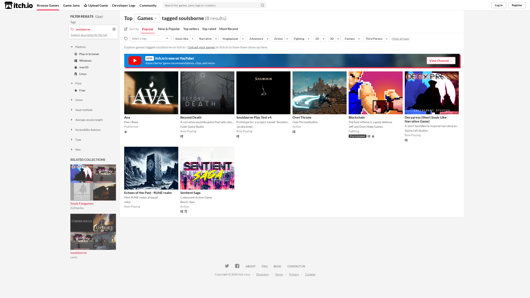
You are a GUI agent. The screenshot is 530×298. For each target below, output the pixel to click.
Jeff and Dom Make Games (366, 126)
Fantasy (350, 38)
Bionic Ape (187, 202)
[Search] (262, 5)
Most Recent (228, 29)
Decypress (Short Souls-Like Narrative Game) (426, 119)
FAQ (264, 266)
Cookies (310, 274)
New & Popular (169, 29)
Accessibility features (88, 129)
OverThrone (302, 117)
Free (82, 90)
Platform (80, 47)
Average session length (89, 119)
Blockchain (357, 117)
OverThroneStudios (305, 122)
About (250, 266)
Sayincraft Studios (416, 130)
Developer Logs (123, 5)
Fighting (299, 38)
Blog (277, 266)
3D (332, 38)
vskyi (127, 202)
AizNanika (77, 208)
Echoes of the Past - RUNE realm (148, 193)
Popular (148, 29)
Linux (82, 74)
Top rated (209, 29)
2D (317, 38)
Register (517, 5)
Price (78, 83)
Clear (99, 16)
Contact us (296, 266)
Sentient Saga (190, 193)
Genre (79, 100)
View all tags (400, 38)
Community (148, 5)
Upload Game (98, 5)
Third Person (374, 38)
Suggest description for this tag (89, 35)
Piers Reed (131, 122)
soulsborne (78, 253)
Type (78, 139)
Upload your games (201, 47)
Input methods (84, 110)
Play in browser (89, 54)
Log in (499, 5)
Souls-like (181, 38)
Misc (78, 149)
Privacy (294, 274)
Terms (279, 274)
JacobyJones (244, 126)
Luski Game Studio (192, 126)
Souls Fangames (82, 203)
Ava (127, 117)
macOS (83, 67)
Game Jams (71, 5)
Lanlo (73, 257)
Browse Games (48, 5)
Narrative (205, 38)
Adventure (256, 38)
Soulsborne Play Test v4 (253, 117)
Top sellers (191, 29)
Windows (85, 60)
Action (278, 38)
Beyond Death (190, 117)
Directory (262, 274)
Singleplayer (230, 38)
